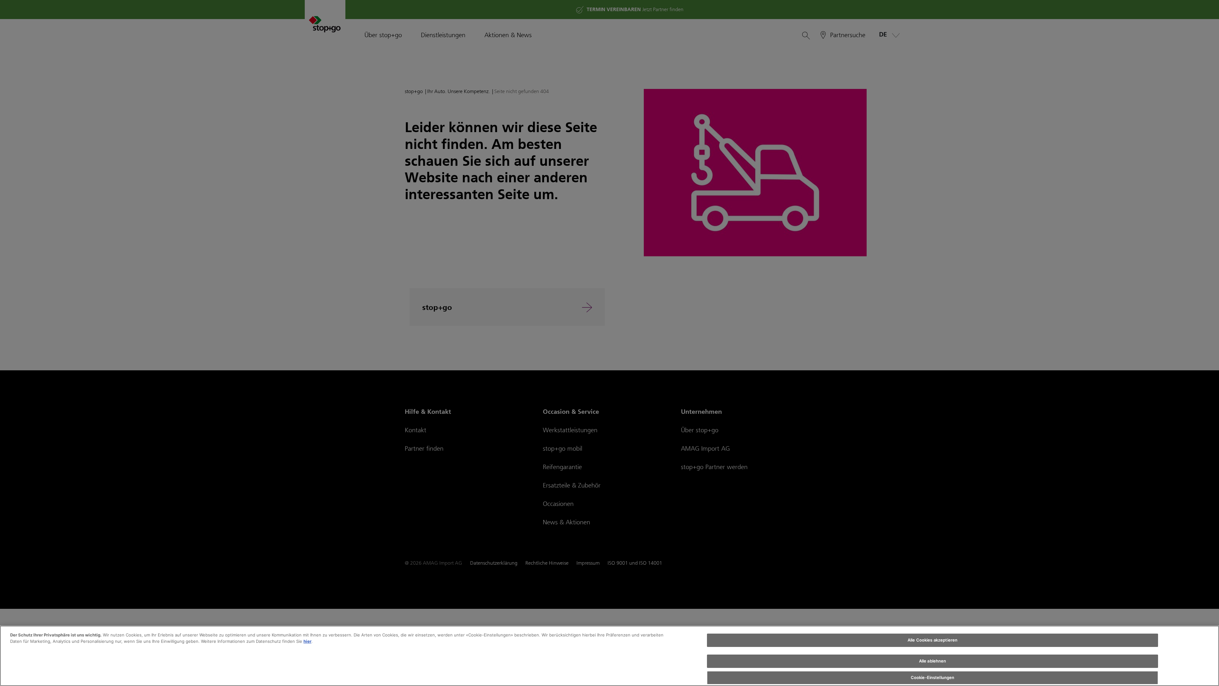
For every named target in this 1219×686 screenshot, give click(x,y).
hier (307, 641)
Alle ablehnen (932, 661)
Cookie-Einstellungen (933, 677)
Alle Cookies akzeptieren (932, 639)
